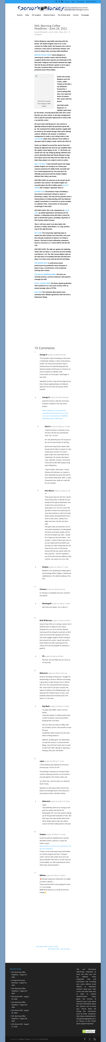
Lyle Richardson (42, 32)
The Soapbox (80, 1)
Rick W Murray (46, 620)
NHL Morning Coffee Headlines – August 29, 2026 (19, 1004)
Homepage (85, 15)
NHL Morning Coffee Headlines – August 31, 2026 (19, 974)
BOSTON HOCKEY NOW (42, 55)
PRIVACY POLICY (91, 1)
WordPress (44, 1039)
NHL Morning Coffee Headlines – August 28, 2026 (19, 1018)
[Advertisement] (82, 60)
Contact (76, 15)
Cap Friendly (38, 139)
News (73, 1)
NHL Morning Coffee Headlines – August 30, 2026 (19, 990)
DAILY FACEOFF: (40, 164)
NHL (65, 32)
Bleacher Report (49, 15)
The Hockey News (64, 15)
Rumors (67, 1)
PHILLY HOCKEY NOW (42, 283)
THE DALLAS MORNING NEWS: (45, 274)
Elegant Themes (24, 1039)
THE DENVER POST (41, 263)
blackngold (46, 603)
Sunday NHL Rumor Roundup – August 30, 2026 (19, 982)
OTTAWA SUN (39, 191)
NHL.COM (37, 233)
